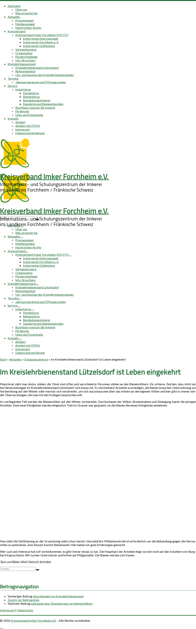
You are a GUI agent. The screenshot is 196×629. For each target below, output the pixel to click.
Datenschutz (25, 610)
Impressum (7, 610)
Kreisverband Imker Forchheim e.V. (33, 620)
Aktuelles (15, 359)
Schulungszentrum (36, 359)
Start (3, 359)
